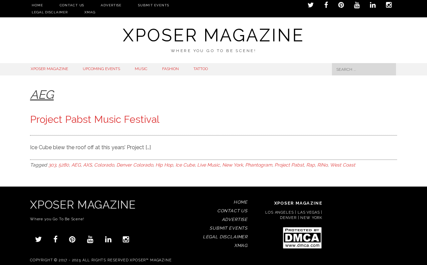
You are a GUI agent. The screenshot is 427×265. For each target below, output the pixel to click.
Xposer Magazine (213, 35)
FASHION (170, 68)
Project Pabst (289, 165)
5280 (63, 165)
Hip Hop (164, 165)
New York (232, 165)
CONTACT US (72, 5)
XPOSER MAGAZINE (49, 68)
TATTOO (200, 68)
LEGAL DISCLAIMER (50, 12)
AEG (76, 165)
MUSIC (141, 68)
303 (52, 165)
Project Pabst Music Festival (94, 119)
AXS (87, 165)
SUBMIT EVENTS (153, 5)
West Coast (342, 165)
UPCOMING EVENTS (101, 68)
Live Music (208, 165)
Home (37, 5)
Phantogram (258, 165)
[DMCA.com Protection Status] (302, 248)
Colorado (104, 165)
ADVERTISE (111, 5)
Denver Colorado (134, 165)
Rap (310, 165)
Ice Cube (185, 165)
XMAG (89, 12)
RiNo (322, 165)
